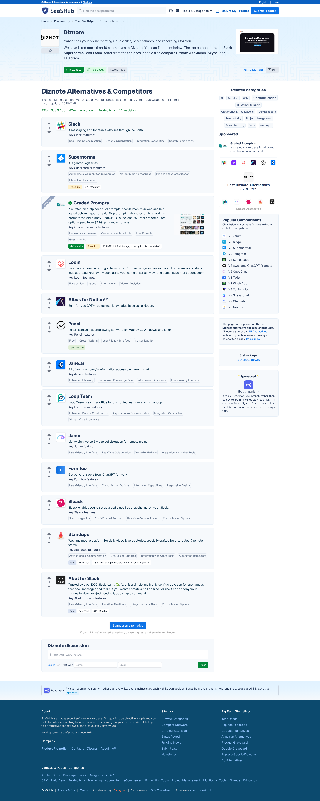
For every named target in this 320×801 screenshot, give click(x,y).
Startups (87, 2)
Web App (265, 125)
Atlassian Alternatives (236, 736)
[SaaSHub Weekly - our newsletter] (170, 10)
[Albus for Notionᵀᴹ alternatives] (60, 301)
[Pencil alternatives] (60, 325)
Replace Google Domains (238, 754)
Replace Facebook (234, 725)
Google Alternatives (235, 730)
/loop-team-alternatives (61, 392)
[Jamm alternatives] (60, 437)
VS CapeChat (237, 271)
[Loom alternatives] (60, 263)
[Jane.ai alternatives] (60, 364)
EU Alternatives (258, 331)
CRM (245, 98)
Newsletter (168, 754)
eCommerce (132, 780)
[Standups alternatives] (60, 536)
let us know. (253, 338)
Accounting (113, 780)
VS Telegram (237, 254)
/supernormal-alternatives (62, 152)
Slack (227, 48)
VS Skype (235, 242)
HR (146, 780)
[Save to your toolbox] (50, 50)
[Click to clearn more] (160, 690)
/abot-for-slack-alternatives (64, 574)
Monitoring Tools (214, 780)
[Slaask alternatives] (60, 503)
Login (276, 2)
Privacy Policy (66, 790)
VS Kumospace (238, 260)
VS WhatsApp (237, 283)
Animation (233, 98)
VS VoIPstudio (238, 289)
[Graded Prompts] (60, 204)
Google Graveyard (234, 748)
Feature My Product (234, 11)
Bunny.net (120, 790)
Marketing (95, 780)
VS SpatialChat (238, 295)
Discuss (92, 748)
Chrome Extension (174, 730)
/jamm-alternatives (58, 431)
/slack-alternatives (57, 119)
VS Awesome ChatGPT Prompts (250, 265)
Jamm (201, 53)
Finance (234, 780)
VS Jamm (234, 236)
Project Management (258, 118)
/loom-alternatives (57, 258)
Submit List (169, 748)
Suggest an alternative (128, 625)
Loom (97, 53)
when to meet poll (200, 790)
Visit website (73, 69)
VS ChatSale (236, 301)
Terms (84, 790)
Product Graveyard (234, 742)
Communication (264, 98)
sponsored (72, 692)
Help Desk (58, 780)
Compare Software (174, 725)
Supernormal (74, 53)
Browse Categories (174, 719)
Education (250, 780)
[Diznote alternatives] (50, 38)
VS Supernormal (239, 248)
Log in (52, 664)
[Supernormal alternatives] (60, 158)
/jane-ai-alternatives (58, 359)
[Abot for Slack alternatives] (60, 580)
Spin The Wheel (160, 790)
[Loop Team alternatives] (60, 397)
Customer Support (248, 104)
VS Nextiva (236, 307)
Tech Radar (229, 719)
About (105, 748)
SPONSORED (47, 202)
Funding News (171, 742)
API (114, 748)
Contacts (77, 748)
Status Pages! (170, 736)
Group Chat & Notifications (237, 111)
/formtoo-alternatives (59, 464)
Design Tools (98, 775)
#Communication (81, 110)
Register (263, 2)
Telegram (71, 58)
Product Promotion (55, 748)
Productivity (233, 118)
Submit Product (265, 11)
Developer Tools (74, 775)
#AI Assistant (127, 110)
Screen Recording (235, 125)
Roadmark (247, 391)
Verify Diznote (253, 69)
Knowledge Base (267, 111)
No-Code (53, 775)
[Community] (177, 10)
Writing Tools (160, 780)
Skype (213, 53)
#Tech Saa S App (53, 110)
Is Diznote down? (248, 360)
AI (222, 98)
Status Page (117, 69)
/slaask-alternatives (58, 497)
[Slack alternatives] (60, 125)
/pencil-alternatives (58, 319)
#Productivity (105, 110)
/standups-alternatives (60, 530)
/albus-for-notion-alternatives (65, 295)
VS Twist (234, 277)
